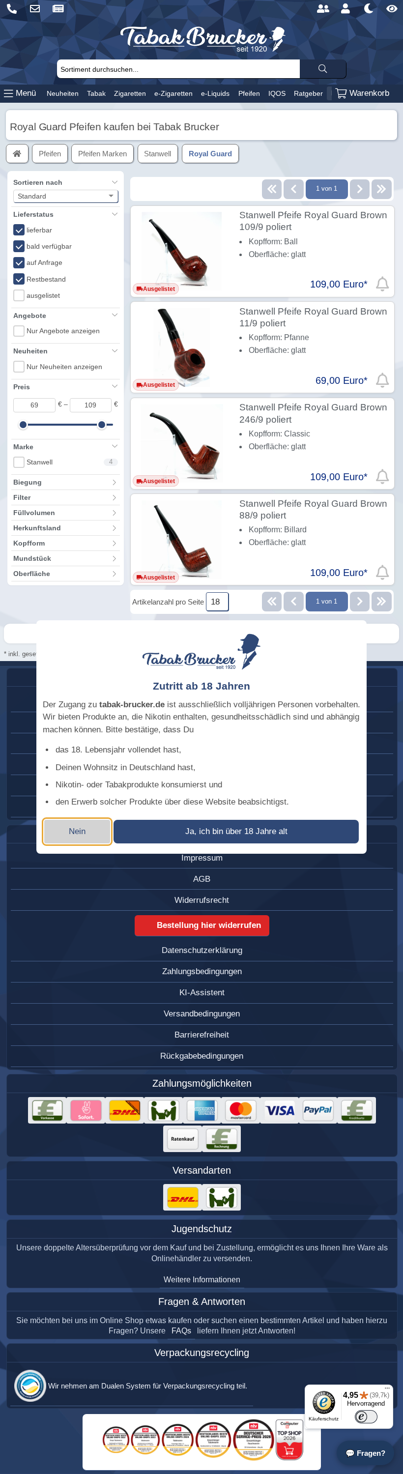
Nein (77, 831)
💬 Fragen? (365, 1453)
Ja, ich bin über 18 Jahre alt (236, 831)
